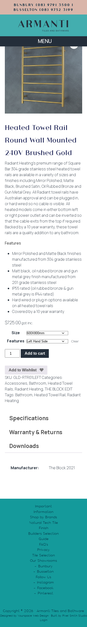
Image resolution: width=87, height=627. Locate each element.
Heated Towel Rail (49, 394)
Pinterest (45, 593)
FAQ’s (43, 544)
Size (16, 332)
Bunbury (45, 566)
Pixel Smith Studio (74, 616)
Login (43, 620)
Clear (75, 341)
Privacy (43, 549)
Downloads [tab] (24, 446)
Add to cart (35, 353)
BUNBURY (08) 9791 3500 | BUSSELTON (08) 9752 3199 (43, 7)
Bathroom (37, 383)
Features (15, 341)
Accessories (16, 383)
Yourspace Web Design (33, 616)
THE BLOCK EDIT (58, 389)
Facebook (45, 587)
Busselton (45, 571)
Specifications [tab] (29, 418)
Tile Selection (43, 555)
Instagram (45, 582)
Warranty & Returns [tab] (35, 432)
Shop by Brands (43, 517)
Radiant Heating (29, 389)
